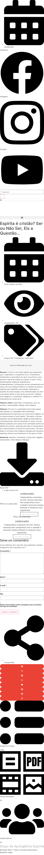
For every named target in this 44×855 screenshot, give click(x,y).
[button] (22, 217)
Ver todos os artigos (29, 514)
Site (1, 594)
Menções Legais (6, 852)
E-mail (3, 585)
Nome (3, 577)
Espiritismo (29, 358)
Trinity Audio (20, 365)
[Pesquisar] (2, 196)
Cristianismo (19, 358)
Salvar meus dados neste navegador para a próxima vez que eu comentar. (20, 605)
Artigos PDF (8, 358)
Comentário (5, 551)
